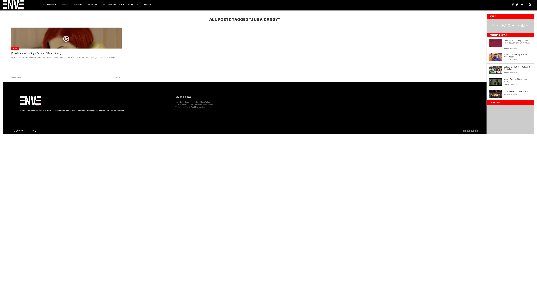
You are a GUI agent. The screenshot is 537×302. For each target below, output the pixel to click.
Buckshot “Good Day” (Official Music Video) (515, 55)
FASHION (92, 4)
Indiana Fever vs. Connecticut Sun (516, 91)
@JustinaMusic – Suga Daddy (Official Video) (36, 53)
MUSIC (65, 4)
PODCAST (133, 4)
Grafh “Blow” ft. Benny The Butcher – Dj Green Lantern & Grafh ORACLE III (517, 42)
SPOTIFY (148, 4)
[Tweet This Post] (66, 44)
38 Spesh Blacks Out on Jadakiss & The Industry (517, 68)
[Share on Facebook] (60, 44)
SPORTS (78, 4)
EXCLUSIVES (49, 4)
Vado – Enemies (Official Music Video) (515, 80)
